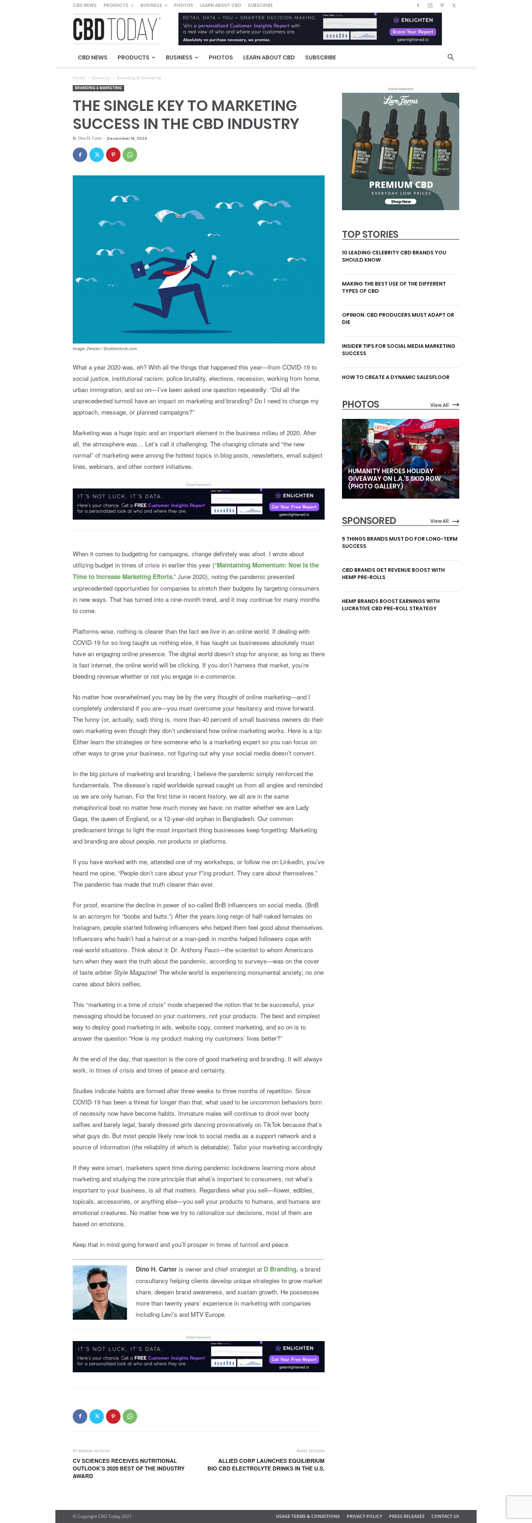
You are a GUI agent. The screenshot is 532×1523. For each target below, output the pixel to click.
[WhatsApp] (130, 154)
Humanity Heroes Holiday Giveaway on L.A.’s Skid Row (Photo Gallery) (394, 479)
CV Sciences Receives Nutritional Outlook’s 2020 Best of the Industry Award (129, 1468)
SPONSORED (369, 520)
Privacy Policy (364, 1516)
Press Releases (407, 1516)
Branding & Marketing (98, 88)
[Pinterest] (441, 5)
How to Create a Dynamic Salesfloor (395, 377)
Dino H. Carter (90, 138)
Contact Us (445, 1516)
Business (151, 5)
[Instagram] (430, 5)
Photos (183, 5)
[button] (450, 58)
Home (79, 78)
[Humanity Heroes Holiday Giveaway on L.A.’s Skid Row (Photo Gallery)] (400, 459)
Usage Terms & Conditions (308, 1516)
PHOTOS (360, 404)
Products (116, 5)
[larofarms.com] (400, 208)
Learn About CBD (220, 5)
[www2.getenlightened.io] (199, 524)
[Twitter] (453, 5)
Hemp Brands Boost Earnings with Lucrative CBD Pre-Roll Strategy (391, 605)
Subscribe (260, 5)
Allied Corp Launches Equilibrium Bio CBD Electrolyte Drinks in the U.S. (266, 1464)
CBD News (85, 5)
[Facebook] (418, 5)
